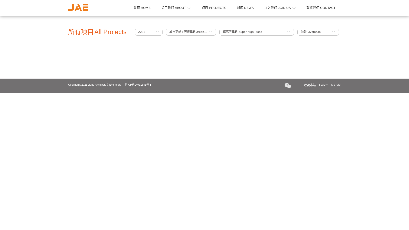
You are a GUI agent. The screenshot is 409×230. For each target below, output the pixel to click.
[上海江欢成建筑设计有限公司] (78, 7)
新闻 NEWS (245, 8)
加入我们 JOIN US (277, 8)
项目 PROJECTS (214, 8)
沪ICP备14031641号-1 (138, 84)
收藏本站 (322, 85)
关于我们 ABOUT (173, 8)
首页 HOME (142, 8)
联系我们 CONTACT (321, 8)
